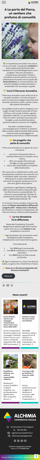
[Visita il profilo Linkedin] (18, 441)
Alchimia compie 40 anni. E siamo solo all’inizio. (28, 319)
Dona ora (8, 276)
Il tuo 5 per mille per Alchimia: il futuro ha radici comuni (28, 374)
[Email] (8, 285)
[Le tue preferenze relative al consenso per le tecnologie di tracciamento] (36, 456)
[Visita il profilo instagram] (21, 441)
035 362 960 (22, 430)
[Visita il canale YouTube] (25, 441)
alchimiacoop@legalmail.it (22, 436)
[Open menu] (4, 2)
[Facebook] (4, 285)
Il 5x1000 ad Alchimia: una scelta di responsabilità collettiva (8, 375)
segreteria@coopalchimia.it (22, 433)
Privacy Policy (7, 457)
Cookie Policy (18, 457)
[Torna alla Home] (33, 2)
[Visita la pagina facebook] (15, 441)
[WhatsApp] (12, 285)
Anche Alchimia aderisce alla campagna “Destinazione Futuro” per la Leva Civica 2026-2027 (10, 322)
